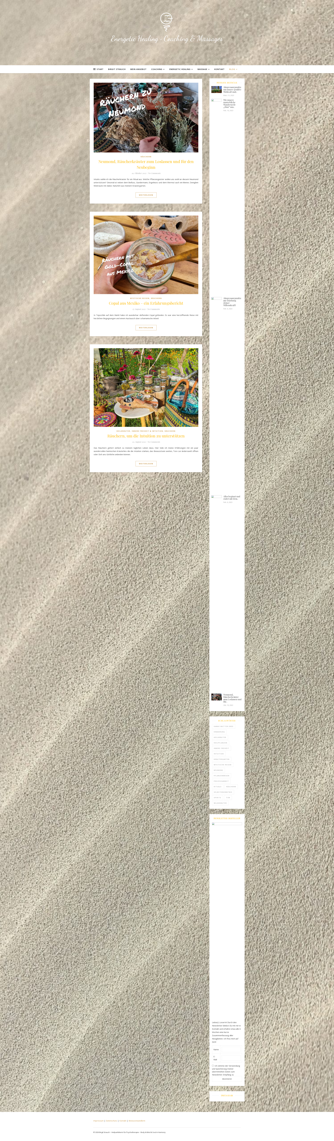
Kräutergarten (221, 759)
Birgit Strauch (117, 69)
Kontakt (219, 69)
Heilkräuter (123, 431)
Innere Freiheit (221, 748)
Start (100, 69)
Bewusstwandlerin (137, 1120)
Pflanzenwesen (221, 776)
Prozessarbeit (221, 781)
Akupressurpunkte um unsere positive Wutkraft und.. (232, 89)
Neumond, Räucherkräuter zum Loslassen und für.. (232, 698)
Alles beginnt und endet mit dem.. (231, 497)
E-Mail (215, 1058)
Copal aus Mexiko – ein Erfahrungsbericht (146, 303)
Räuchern (146, 157)
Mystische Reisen (139, 298)
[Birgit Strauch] (167, 22)
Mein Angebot (138, 69)
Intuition (219, 754)
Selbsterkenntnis (223, 792)
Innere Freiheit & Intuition (147, 431)
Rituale (218, 787)
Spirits (217, 798)
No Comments (154, 173)
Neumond (218, 770)
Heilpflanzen (220, 743)
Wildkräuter (220, 803)
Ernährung (219, 732)
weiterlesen (146, 195)
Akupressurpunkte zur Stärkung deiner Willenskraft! (232, 302)
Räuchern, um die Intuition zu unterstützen (146, 435)
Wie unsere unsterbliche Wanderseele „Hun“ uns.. (229, 103)
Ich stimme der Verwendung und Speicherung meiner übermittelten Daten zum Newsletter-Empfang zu (226, 1070)
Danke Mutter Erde (223, 726)
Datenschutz (111, 1120)
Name (216, 1049)
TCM (228, 798)
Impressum (98, 1120)
